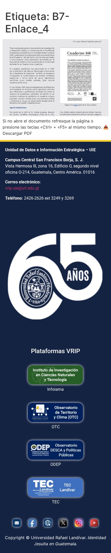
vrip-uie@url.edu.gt (22, 188)
